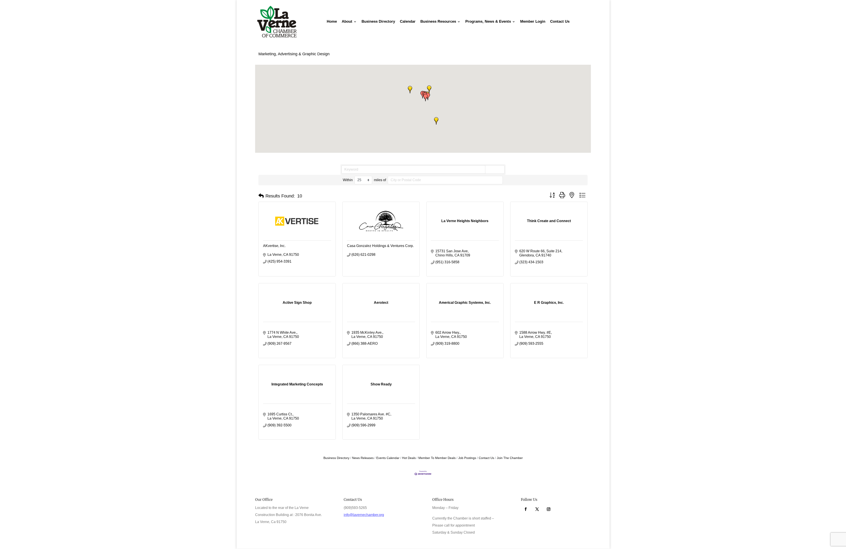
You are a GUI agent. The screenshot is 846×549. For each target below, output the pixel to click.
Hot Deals (409, 458)
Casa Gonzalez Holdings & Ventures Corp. (380, 246)
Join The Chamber (510, 458)
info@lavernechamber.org (364, 515)
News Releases (363, 458)
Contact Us (486, 458)
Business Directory (336, 458)
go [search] (497, 169)
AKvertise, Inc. (274, 246)
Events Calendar (387, 458)
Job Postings (467, 458)
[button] (428, 96)
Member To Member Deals (437, 458)
